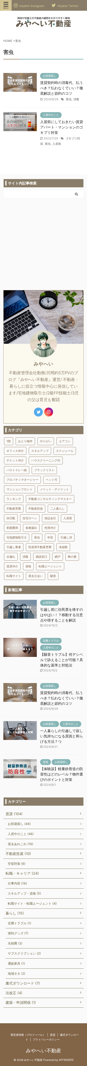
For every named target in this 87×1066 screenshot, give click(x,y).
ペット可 (51, 479)
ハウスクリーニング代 (45, 460)
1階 (8, 441)
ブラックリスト (44, 470)
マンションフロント (19, 489)
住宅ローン (30, 518)
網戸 (57, 556)
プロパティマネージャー (22, 479)
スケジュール (64, 451)
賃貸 (52, 1034)
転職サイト (13, 576)
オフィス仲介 (15, 451)
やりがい (46, 441)
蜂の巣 (72, 556)
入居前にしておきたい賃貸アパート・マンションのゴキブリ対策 (61, 127)
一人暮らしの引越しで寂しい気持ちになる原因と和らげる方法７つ (61, 736)
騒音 (53, 576)
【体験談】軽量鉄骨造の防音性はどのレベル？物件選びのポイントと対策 (61, 774)
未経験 (63, 547)
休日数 (10, 518)
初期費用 (12, 528)
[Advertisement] (43, 244)
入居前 (56, 143)
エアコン (64, 441)
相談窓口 (41, 556)
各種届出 (31, 528)
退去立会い (35, 576)
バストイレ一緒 (16, 470)
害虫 (69, 99)
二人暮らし (57, 508)
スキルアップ (40, 451)
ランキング (13, 499)
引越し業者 (13, 547)
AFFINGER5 (66, 1060)
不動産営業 (13, 508)
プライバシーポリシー (46, 1039)
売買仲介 (50, 528)
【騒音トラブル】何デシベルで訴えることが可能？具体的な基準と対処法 (61, 659)
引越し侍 (66, 537)
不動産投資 (35, 508)
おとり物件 (25, 441)
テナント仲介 (15, 460)
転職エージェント (50, 566)
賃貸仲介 (12, 566)
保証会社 (50, 518)
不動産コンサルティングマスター (50, 499)
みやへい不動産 (43, 1050)
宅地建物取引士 (16, 537)
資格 (28, 566)
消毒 (76, 99)
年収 (50, 537)
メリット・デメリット (54, 489)
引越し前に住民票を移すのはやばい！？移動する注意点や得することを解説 (61, 614)
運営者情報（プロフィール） (27, 1034)
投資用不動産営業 (40, 547)
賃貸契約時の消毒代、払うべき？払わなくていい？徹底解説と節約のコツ (61, 88)
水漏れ (10, 556)
